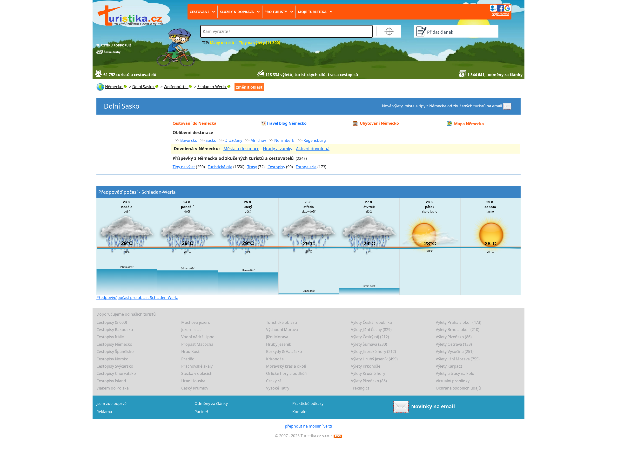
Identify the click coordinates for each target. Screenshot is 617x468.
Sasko (211, 140)
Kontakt (299, 411)
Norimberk (284, 140)
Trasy (252, 166)
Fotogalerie (306, 166)
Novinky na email (433, 406)
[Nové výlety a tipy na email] (508, 106)
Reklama (104, 411)
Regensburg (314, 140)
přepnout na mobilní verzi (308, 426)
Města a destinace (241, 148)
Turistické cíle (220, 166)
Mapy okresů (222, 42)
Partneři (201, 411)
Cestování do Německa (194, 123)
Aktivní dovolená (312, 148)
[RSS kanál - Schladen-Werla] (338, 435)
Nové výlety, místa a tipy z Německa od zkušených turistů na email (442, 106)
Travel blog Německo (287, 123)
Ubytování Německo (379, 123)
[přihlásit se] (500, 7)
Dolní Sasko (121, 106)
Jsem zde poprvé (111, 403)
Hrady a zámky (277, 148)
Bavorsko (188, 140)
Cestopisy (276, 166)
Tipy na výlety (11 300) (259, 42)
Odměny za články (211, 403)
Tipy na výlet (184, 166)
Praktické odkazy (307, 403)
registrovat (500, 14)
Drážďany (233, 140)
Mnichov (258, 140)
